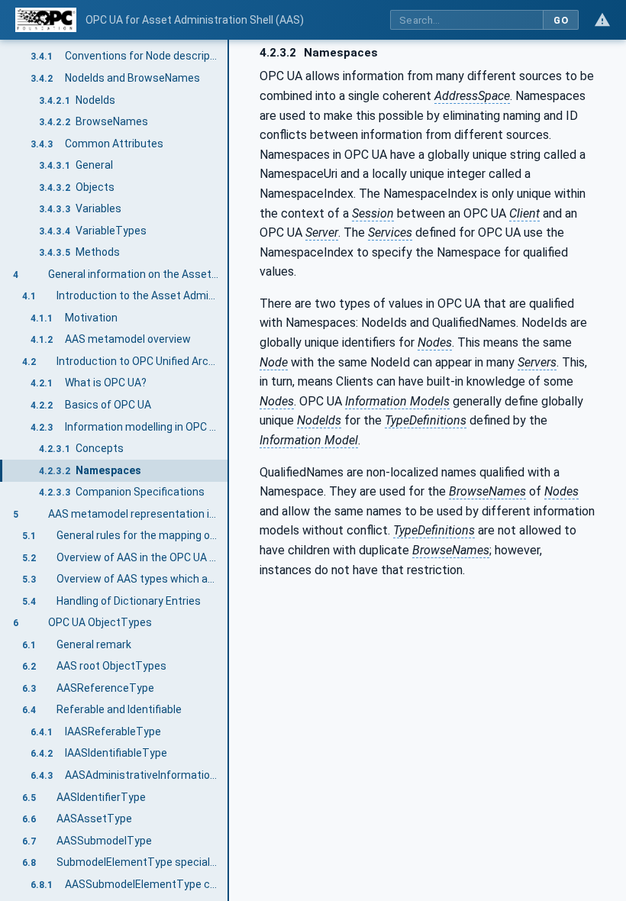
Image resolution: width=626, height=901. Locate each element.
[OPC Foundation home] (45, 20)
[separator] (229, 470)
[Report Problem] (602, 19)
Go (560, 20)
